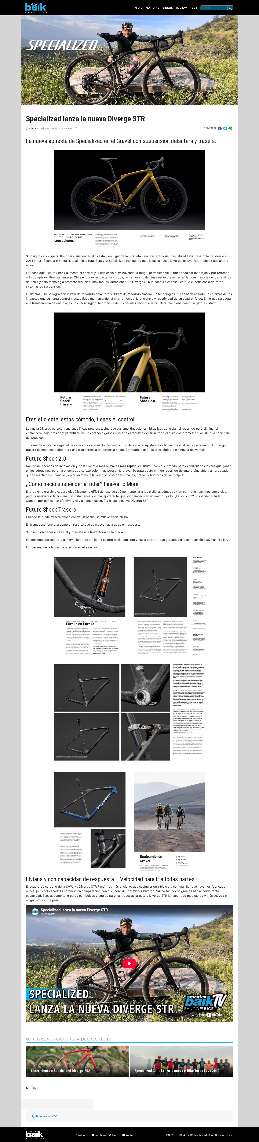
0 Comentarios (44, 1116)
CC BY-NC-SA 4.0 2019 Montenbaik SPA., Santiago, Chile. (199, 1135)
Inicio (138, 7)
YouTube (130, 1135)
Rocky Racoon (35, 128)
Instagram (83, 1135)
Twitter (115, 1135)
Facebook (100, 1135)
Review (181, 7)
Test (193, 7)
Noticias (152, 7)
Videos (167, 7)
